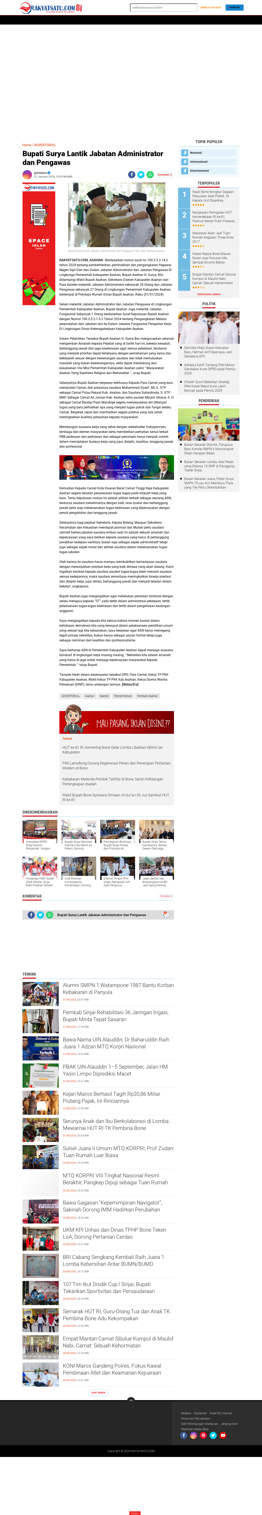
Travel (150, 20)
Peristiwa (89, 20)
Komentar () (165, 174)
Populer (234, 7)
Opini (182, 20)
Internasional (199, 161)
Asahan (90, 696)
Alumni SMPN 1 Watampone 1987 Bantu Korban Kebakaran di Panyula (118, 988)
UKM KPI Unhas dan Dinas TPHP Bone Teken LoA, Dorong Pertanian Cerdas (114, 1233)
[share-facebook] (131, 174)
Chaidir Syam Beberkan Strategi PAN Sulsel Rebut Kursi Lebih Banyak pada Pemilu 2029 (207, 386)
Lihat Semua (98, 1392)
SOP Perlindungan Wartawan (199, 1423)
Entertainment (199, 170)
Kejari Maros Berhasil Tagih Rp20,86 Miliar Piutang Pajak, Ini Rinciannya (111, 1097)
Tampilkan (165, 896)
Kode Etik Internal (221, 1413)
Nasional (196, 152)
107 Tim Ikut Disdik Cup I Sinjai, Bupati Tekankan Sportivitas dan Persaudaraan (109, 1287)
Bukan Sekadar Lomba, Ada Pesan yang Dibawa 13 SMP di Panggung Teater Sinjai (209, 466)
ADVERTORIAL (55, 20)
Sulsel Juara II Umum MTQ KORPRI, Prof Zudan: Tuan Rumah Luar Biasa (118, 1151)
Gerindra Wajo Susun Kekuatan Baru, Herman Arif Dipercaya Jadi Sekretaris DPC (208, 352)
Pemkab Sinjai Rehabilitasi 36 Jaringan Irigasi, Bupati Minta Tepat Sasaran (115, 1015)
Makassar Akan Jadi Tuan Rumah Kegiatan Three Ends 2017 (213, 237)
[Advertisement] (131, 82)
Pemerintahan (123, 696)
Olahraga (121, 20)
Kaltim (194, 20)
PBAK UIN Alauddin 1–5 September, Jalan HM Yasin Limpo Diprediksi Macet (115, 1070)
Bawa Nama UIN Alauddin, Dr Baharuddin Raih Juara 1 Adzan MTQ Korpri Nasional (116, 1043)
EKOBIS (136, 20)
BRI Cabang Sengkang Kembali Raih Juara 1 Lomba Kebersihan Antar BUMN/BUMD (113, 1260)
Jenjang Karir (229, 1423)
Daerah (37, 20)
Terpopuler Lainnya (209, 294)
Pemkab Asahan (147, 696)
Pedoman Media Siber (195, 1429)
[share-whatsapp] (150, 174)
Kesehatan (167, 20)
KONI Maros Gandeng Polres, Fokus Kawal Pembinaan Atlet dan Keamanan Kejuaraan (112, 1369)
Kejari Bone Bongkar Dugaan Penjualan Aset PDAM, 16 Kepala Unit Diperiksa (213, 196)
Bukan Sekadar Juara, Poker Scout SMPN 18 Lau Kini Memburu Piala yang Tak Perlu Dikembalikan (209, 483)
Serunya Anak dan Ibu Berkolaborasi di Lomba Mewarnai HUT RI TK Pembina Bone (116, 1124)
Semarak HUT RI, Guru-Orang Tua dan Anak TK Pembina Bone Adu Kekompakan (116, 1314)
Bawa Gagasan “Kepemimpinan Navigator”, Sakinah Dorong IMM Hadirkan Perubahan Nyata (112, 1210)
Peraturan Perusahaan (195, 1418)
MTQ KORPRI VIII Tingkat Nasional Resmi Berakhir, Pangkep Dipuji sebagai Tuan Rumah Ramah (115, 1182)
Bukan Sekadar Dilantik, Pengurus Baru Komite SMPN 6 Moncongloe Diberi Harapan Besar (208, 449)
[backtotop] (131, 1401)
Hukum (105, 20)
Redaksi (186, 1413)
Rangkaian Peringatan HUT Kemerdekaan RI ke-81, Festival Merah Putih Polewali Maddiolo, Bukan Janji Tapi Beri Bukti (213, 217)
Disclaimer (200, 1413)
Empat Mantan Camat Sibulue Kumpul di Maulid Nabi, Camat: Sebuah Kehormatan (118, 1342)
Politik (73, 20)
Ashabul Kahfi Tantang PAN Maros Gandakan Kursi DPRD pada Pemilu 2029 (209, 369)
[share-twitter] (141, 174)
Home (24, 20)
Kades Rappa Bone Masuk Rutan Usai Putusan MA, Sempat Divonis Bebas (211, 258)
